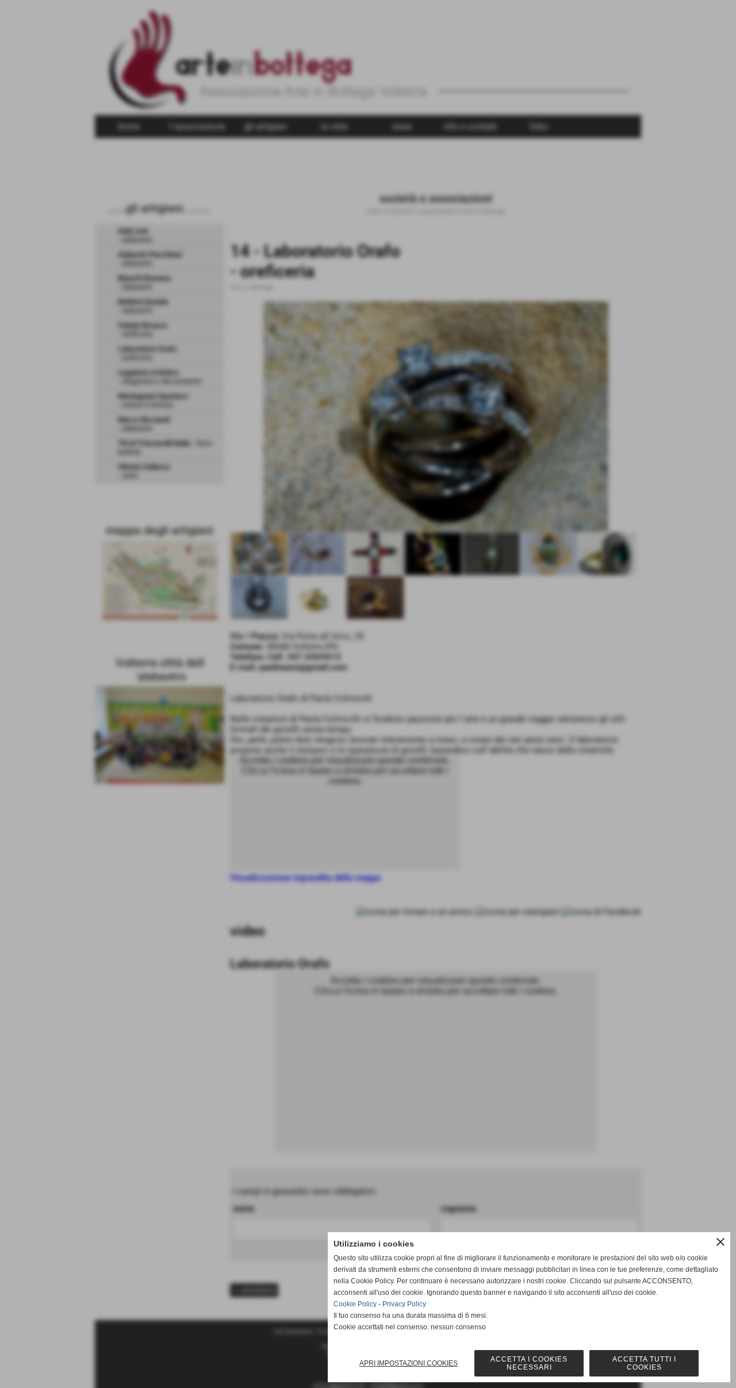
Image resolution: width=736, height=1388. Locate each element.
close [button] (720, 1242)
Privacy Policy (404, 1304)
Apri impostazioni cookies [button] (408, 1363)
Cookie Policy (355, 1304)
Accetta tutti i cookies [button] (644, 1363)
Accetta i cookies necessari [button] (529, 1363)
